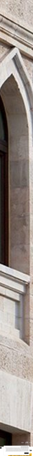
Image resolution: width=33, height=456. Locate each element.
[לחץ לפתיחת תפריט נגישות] (1, 448)
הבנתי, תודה (26, 453)
